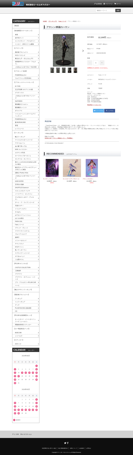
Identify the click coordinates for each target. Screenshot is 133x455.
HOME (45, 21)
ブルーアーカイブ (21, 234)
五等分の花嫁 (19, 184)
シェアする (110, 110)
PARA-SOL (18, 221)
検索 (118, 10)
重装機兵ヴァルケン (21, 104)
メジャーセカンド (21, 240)
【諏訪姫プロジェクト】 (22, 294)
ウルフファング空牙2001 (23, 78)
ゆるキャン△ (19, 247)
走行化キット (19, 38)
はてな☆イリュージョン (23, 215)
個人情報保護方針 (63, 448)
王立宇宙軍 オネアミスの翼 (24, 89)
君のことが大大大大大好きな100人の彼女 (25, 163)
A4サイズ (18, 344)
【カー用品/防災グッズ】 (22, 328)
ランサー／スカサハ (48, 179)
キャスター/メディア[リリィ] (71, 179)
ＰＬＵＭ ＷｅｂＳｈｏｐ (22, 434)
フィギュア (18, 298)
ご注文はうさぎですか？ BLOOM (25, 67)
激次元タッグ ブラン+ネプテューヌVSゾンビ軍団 (25, 168)
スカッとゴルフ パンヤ (22, 191)
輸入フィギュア (20, 136)
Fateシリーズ (62, 21)
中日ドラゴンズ (20, 55)
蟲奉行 (17, 237)
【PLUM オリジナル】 (21, 263)
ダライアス (18, 110)
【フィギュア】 (52, 21)
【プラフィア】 (19, 48)
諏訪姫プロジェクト (21, 52)
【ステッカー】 (19, 340)
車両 (16, 34)
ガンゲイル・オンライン (23, 159)
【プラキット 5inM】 (20, 71)
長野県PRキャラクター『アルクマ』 (25, 63)
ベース (17, 285)
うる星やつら (19, 259)
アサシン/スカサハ (88, 179)
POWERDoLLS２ (21, 75)
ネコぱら (18, 212)
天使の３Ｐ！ (19, 205)
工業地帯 (18, 270)
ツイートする (99, 110)
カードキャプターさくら (23, 155)
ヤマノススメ (19, 243)
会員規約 (81, 448)
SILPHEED (18, 101)
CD (16, 311)
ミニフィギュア (20, 301)
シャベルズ (18, 336)
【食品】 (16, 25)
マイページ (108, 4)
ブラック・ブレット (21, 228)
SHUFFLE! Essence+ (22, 187)
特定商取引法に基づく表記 (49, 448)
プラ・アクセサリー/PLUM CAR (25, 282)
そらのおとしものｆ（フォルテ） (24, 198)
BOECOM (18, 332)
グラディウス (19, 92)
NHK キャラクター (21, 149)
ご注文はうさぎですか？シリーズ (25, 97)
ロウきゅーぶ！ (20, 256)
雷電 (16, 125)
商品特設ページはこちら (94, 105)
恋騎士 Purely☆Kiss (21, 173)
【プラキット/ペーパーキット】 (24, 82)
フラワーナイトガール (22, 231)
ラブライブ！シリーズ (22, 253)
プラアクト (18, 274)
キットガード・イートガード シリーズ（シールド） (25, 320)
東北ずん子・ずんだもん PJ (24, 58)
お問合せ (88, 448)
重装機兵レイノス (21, 107)
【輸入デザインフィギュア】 (23, 289)
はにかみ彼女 (19, 218)
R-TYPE (17, 86)
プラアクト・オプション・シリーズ (25, 278)
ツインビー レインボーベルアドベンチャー (25, 115)
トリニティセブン (21, 209)
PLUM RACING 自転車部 (23, 308)
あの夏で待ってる (21, 146)
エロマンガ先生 (20, 152)
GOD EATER (19, 181)
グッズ (17, 305)
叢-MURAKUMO (20, 122)
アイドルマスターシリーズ (23, 140)
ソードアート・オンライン (23, 194)
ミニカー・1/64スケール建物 (24, 44)
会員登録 (99, 4)
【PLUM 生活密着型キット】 (23, 315)
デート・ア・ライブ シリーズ (24, 202)
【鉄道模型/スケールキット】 (23, 30)
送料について (73, 448)
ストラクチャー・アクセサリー (25, 41)
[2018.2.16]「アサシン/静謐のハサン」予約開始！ (59, 138)
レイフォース (19, 128)
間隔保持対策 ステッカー (23, 324)
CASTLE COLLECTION (22, 267)
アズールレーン (20, 143)
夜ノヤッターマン (21, 250)
